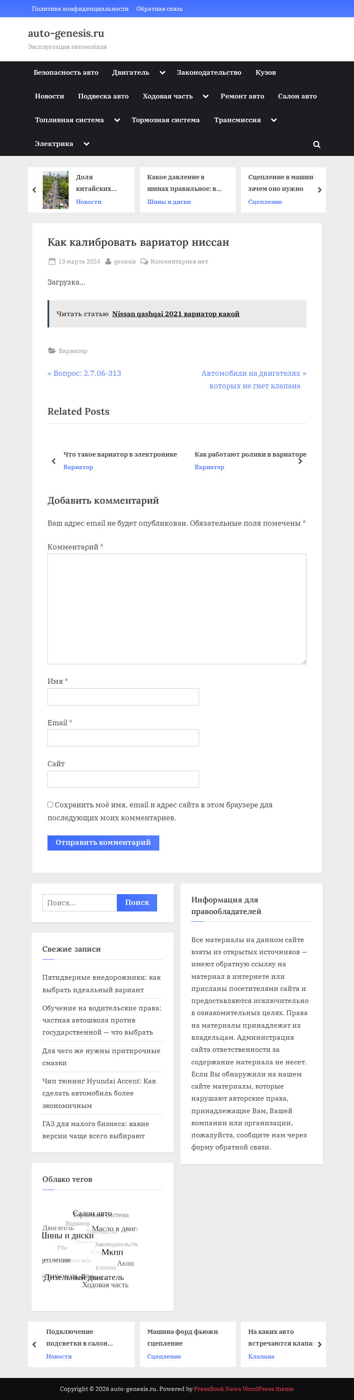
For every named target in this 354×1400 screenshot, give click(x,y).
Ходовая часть (168, 95)
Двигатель (130, 71)
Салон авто (297, 95)
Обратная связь (159, 8)
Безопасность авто (66, 71)
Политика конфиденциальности (80, 8)
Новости (49, 95)
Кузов (266, 71)
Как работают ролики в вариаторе (144, 453)
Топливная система (69, 119)
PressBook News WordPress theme (244, 1389)
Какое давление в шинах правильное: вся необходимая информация (185, 183)
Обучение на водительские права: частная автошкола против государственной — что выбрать (101, 1020)
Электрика (54, 143)
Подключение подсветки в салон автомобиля (76, 1338)
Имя (57, 681)
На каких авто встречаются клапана (284, 1337)
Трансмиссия (237, 119)
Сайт (56, 763)
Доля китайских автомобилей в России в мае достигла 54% (99, 183)
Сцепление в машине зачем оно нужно (282, 182)
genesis (125, 261)
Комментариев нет (179, 262)
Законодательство (209, 71)
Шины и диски (169, 201)
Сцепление (265, 201)
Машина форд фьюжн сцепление (182, 1337)
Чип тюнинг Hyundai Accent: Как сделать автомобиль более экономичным (99, 1093)
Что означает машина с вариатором (257, 454)
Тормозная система (166, 119)
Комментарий (75, 547)
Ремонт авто (242, 95)
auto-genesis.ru (66, 33)
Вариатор (73, 350)
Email (60, 722)
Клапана (261, 1356)
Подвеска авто (103, 95)
